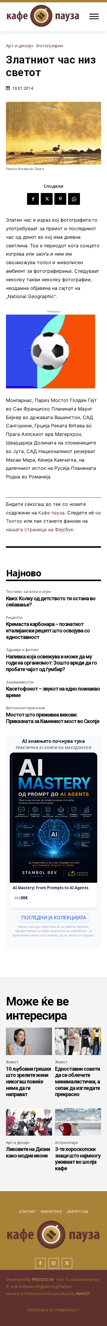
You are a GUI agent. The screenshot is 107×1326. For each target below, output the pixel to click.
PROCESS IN (43, 1279)
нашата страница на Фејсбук (39, 529)
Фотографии (49, 45)
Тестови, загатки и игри (28, 591)
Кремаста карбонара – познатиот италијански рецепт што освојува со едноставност (48, 630)
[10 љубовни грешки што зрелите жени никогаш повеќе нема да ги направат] (29, 1041)
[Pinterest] (60, 199)
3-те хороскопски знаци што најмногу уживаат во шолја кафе (77, 1158)
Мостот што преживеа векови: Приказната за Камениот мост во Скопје (52, 718)
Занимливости (20, 682)
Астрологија (66, 1142)
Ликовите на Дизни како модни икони (28, 1152)
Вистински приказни (25, 707)
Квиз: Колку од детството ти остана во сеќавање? (50, 601)
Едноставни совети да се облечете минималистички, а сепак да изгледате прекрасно (77, 1081)
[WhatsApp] (74, 199)
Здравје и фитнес (22, 649)
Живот (12, 1062)
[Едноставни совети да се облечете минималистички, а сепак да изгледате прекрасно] (78, 1041)
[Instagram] (53, 1263)
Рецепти (14, 617)
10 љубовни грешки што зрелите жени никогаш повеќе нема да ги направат (28, 1081)
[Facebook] (33, 199)
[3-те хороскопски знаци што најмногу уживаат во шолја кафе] (78, 1122)
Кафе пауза (51, 513)
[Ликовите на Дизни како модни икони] (29, 1122)
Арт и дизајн (19, 45)
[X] (47, 199)
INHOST (83, 1293)
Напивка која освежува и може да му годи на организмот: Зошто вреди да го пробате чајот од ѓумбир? (51, 662)
